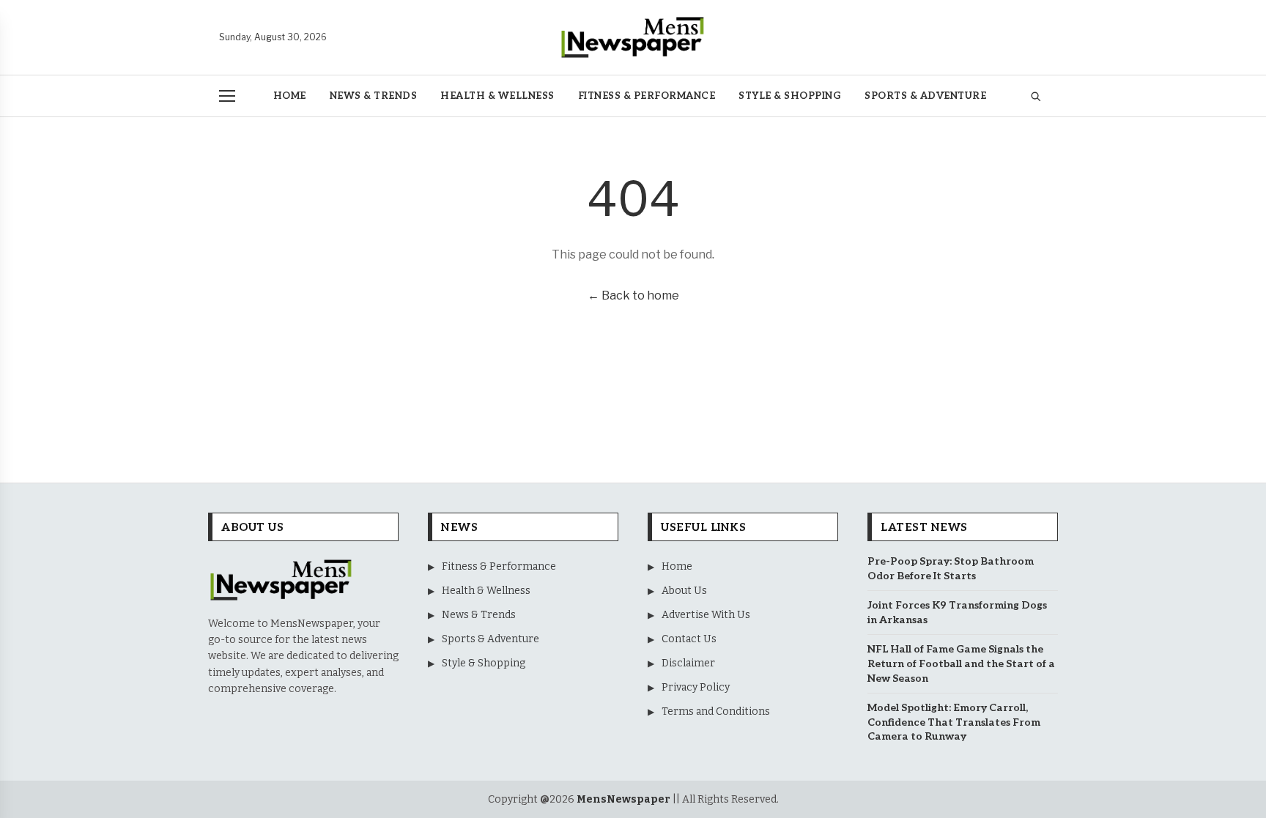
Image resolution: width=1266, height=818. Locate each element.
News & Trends (374, 96)
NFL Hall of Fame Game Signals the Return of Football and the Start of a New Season (961, 663)
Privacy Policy (689, 687)
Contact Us (682, 639)
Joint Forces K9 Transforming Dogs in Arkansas (957, 612)
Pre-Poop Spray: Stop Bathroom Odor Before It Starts (950, 568)
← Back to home (633, 295)
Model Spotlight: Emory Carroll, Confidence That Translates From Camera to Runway (953, 722)
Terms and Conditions (709, 711)
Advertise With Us (699, 615)
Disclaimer (681, 663)
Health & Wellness (497, 96)
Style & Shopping (789, 96)
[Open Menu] (227, 96)
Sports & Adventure (925, 96)
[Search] (1035, 96)
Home (289, 96)
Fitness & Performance (647, 96)
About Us (677, 590)
